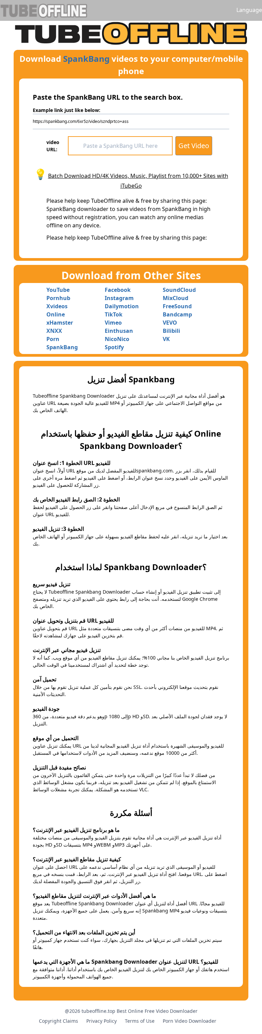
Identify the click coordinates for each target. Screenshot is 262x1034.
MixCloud (175, 298)
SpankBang (86, 58)
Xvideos (57, 306)
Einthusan (119, 331)
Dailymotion (122, 306)
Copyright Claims (58, 1021)
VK (166, 339)
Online (55, 314)
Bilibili (171, 331)
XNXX (54, 331)
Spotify (114, 347)
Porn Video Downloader (189, 1021)
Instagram (119, 298)
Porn (52, 339)
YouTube (58, 290)
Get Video (193, 145)
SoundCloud (179, 290)
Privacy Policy (101, 1021)
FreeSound (177, 306)
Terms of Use (140, 1021)
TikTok (113, 314)
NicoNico (117, 339)
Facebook (118, 290)
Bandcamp (177, 314)
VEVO (170, 322)
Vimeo (113, 322)
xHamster (59, 322)
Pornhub (58, 298)
